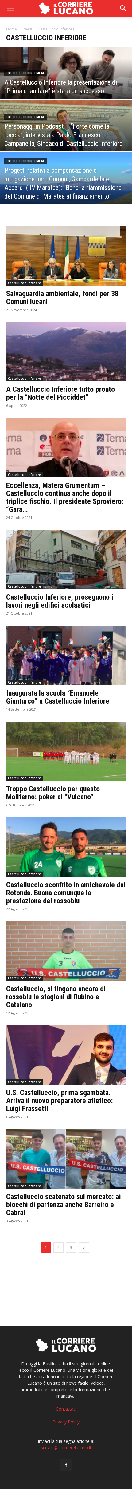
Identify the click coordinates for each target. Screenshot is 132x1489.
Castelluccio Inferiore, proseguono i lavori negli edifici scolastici (59, 601)
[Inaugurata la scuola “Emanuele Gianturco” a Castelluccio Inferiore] (66, 655)
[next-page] (84, 1247)
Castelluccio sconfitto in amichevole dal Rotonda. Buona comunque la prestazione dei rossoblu (66, 893)
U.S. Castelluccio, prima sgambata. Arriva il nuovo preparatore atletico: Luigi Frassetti (59, 1100)
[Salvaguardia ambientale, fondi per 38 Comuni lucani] (66, 256)
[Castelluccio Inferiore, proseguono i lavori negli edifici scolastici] (66, 559)
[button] (123, 8)
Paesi (27, 29)
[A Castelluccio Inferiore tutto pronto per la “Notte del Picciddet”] (66, 352)
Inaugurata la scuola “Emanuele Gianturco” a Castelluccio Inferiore (57, 697)
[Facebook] (66, 1465)
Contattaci (66, 1409)
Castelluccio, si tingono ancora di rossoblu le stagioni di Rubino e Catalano (56, 997)
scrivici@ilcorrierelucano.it (66, 1448)
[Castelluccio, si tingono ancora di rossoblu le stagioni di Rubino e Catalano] (66, 951)
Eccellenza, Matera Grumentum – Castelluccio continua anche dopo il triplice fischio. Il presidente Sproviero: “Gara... (65, 497)
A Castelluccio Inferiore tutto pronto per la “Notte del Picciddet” (60, 393)
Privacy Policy (66, 1422)
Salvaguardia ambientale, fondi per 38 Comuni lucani (62, 297)
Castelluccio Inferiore (25, 73)
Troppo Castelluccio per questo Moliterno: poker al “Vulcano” (53, 793)
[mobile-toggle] (10, 8)
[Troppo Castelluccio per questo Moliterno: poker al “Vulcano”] (66, 751)
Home (11, 29)
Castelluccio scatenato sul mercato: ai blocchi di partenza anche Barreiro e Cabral (63, 1204)
